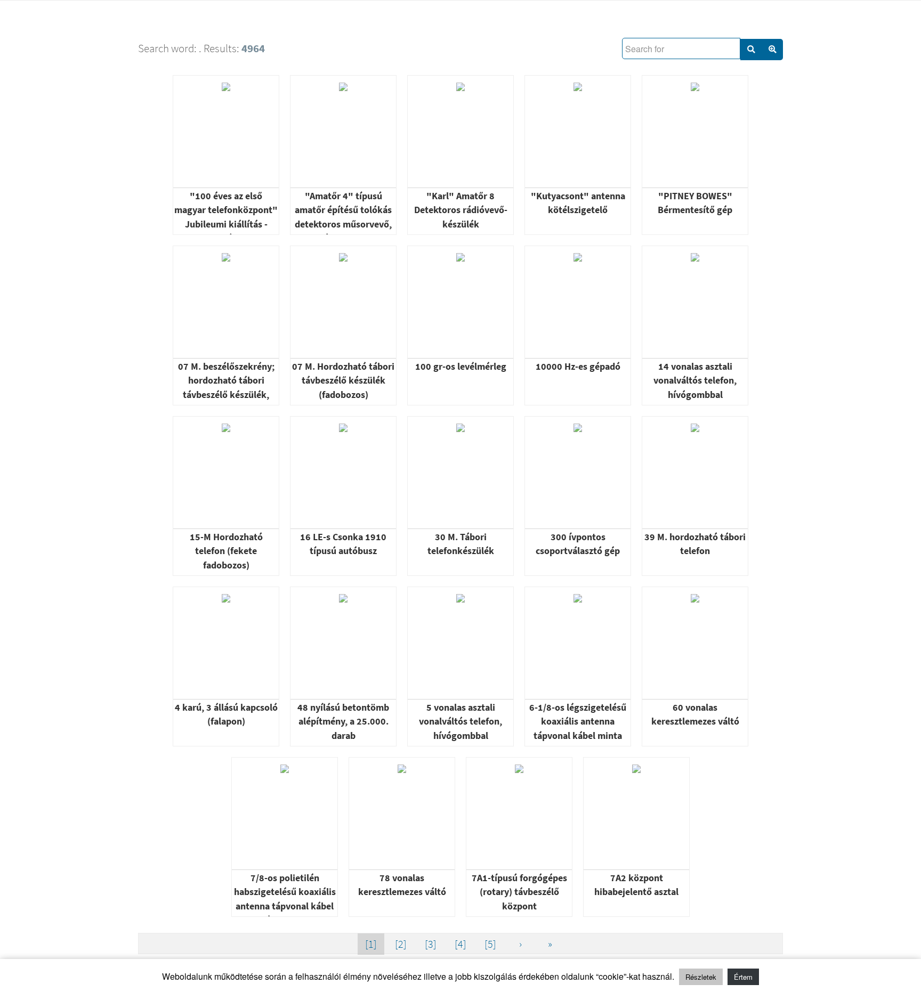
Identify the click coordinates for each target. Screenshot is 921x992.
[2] (401, 943)
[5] (490, 943)
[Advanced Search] (772, 49)
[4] (460, 943)
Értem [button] (743, 977)
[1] (371, 943)
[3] (431, 943)
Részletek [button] (700, 977)
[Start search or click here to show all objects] (751, 49)
